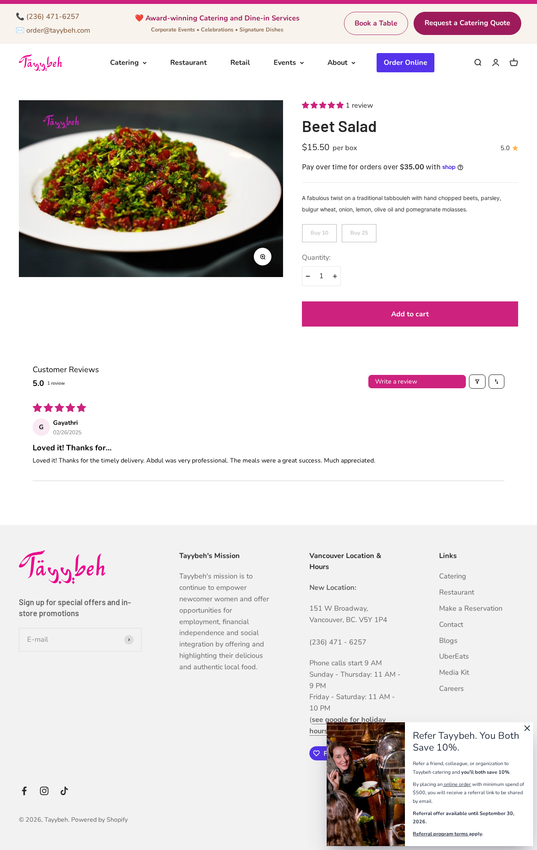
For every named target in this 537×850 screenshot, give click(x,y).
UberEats (454, 656)
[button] (324, 105)
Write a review (396, 381)
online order (457, 784)
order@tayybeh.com (58, 30)
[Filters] (477, 382)
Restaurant (188, 62)
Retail (240, 62)
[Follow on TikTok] (64, 791)
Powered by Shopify (99, 819)
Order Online (405, 62)
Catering (124, 62)
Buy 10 (319, 233)
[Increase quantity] (334, 276)
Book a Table (376, 23)
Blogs (448, 640)
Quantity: (316, 257)
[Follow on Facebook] (24, 791)
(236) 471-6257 (52, 16)
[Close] (527, 730)
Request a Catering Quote (467, 23)
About (337, 62)
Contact (451, 624)
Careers (451, 688)
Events (285, 62)
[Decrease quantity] (307, 276)
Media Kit (454, 672)
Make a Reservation (470, 608)
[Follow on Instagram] (44, 791)
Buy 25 (359, 233)
